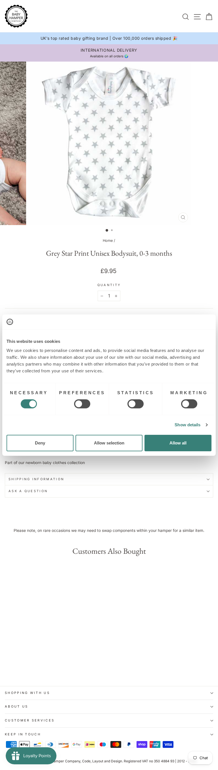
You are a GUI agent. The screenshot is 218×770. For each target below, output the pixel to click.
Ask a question (28, 491)
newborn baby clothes (46, 462)
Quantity (109, 285)
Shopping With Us (27, 693)
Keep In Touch (23, 734)
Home (108, 240)
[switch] (82, 403)
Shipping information (36, 479)
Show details (187, 424)
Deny (40, 442)
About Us (16, 706)
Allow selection (109, 442)
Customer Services (29, 720)
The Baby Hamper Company (57, 761)
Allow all (177, 442)
